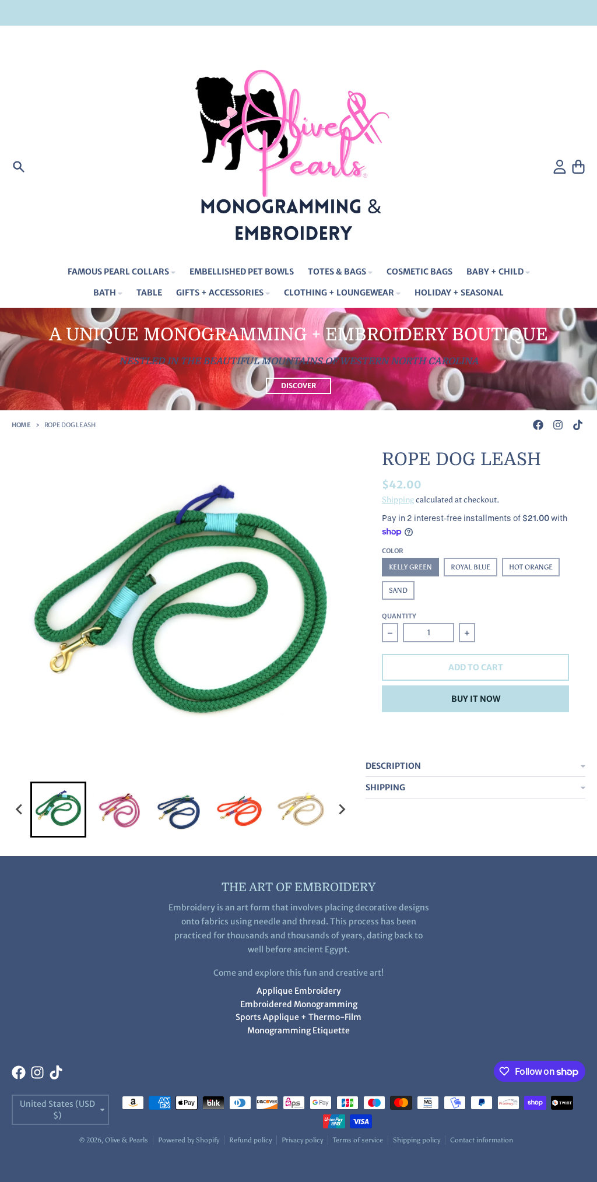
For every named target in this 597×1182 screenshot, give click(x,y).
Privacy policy (302, 1140)
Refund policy (250, 1140)
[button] (58, 810)
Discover (298, 385)
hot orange (531, 567)
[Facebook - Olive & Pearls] (538, 424)
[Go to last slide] (20, 809)
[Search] (19, 167)
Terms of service (358, 1140)
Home (21, 425)
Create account (503, 12)
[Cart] (578, 167)
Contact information (481, 1140)
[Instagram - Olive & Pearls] (558, 424)
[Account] (560, 167)
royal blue (470, 567)
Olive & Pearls (126, 1140)
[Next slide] (341, 809)
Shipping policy (416, 1140)
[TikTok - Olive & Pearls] (577, 424)
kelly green (410, 567)
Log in (458, 12)
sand (398, 590)
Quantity (399, 616)
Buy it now (475, 699)
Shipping (398, 500)
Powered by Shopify (188, 1140)
